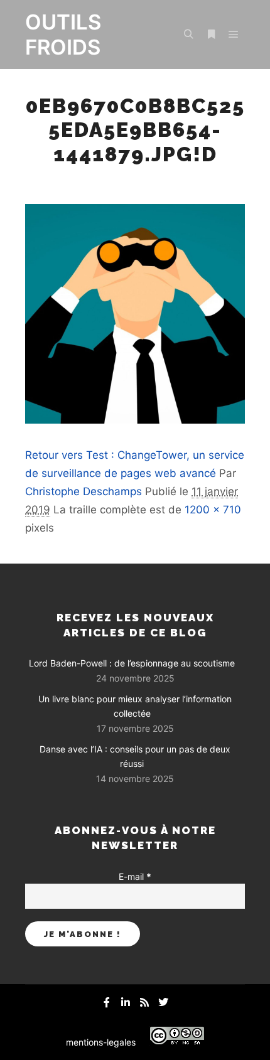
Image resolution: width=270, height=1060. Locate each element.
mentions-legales (101, 1042)
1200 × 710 (213, 509)
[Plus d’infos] (211, 34)
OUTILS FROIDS (63, 34)
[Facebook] (107, 1002)
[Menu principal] (233, 34)
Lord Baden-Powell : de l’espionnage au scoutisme (132, 663)
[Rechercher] (188, 34)
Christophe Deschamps (83, 491)
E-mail (135, 876)
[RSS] (144, 1002)
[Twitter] (163, 1002)
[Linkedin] (125, 1002)
